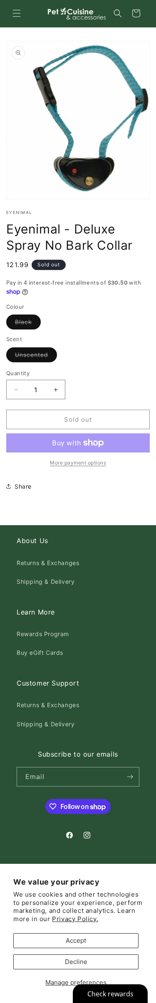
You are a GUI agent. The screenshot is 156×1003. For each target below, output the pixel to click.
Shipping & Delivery (45, 581)
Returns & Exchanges (48, 562)
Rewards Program (43, 633)
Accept (76, 940)
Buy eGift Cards (40, 652)
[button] (16, 13)
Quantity (18, 373)
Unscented (36, 356)
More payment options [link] (78, 463)
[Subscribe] (130, 777)
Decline (76, 962)
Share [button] (23, 486)
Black (28, 323)
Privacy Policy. (75, 919)
